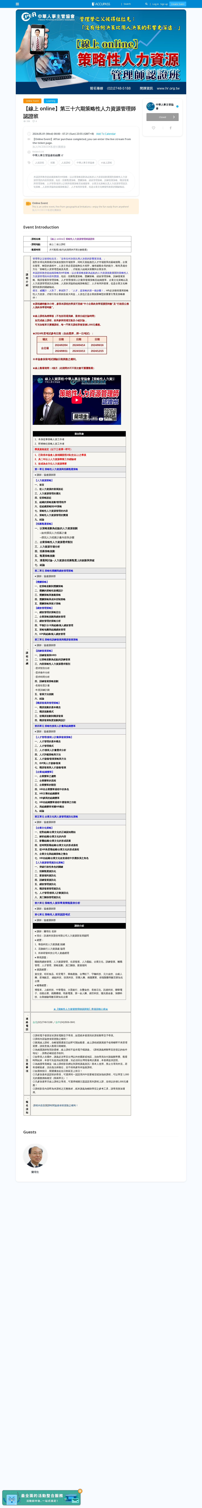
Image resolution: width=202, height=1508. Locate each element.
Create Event (177, 4)
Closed (162, 117)
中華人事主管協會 (85, 162)
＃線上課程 (106, 162)
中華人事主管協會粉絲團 (46, 155)
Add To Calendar (106, 133)
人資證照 (39, 162)
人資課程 (65, 162)
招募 (52, 162)
